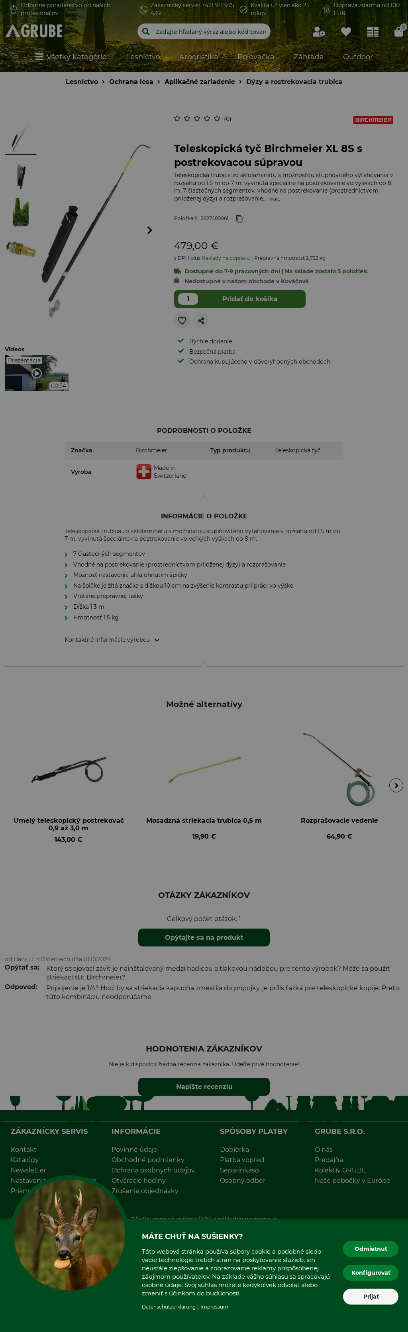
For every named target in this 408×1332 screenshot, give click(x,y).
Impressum (214, 1307)
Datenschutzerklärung (169, 1307)
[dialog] (204, 666)
